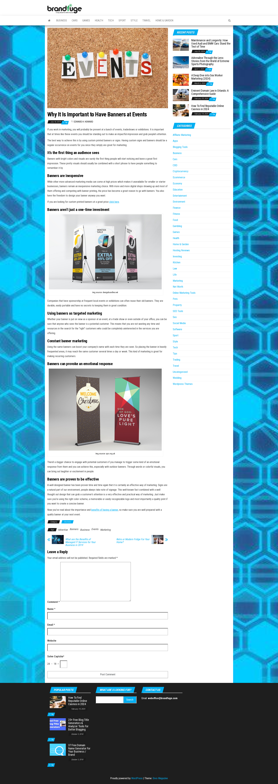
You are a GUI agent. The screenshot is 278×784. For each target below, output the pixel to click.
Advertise (63, 529)
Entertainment (180, 195)
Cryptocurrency (180, 171)
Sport (122, 20)
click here (114, 201)
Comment (53, 601)
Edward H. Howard (83, 121)
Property (177, 305)
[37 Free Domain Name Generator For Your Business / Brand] (58, 749)
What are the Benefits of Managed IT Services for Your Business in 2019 (80, 542)
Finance (177, 207)
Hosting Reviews (181, 250)
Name (51, 609)
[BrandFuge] (49, 20)
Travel (146, 20)
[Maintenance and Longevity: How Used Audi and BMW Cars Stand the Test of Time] (181, 44)
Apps (175, 140)
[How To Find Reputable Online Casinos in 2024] (181, 110)
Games (86, 20)
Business (61, 20)
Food (175, 220)
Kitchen (176, 262)
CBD (175, 165)
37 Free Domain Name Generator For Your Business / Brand (79, 749)
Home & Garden (164, 20)
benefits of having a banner (104, 509)
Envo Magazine (160, 778)
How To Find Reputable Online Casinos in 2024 (207, 107)
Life (175, 274)
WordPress (137, 778)
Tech (111, 20)
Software (177, 329)
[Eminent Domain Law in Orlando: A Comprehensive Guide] (181, 94)
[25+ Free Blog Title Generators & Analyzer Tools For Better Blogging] (58, 724)
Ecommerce (179, 177)
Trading (176, 359)
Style (134, 20)
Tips (175, 353)
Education (178, 189)
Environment (179, 201)
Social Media (179, 323)
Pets (175, 298)
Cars (75, 20)
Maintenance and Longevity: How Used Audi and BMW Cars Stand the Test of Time (210, 43)
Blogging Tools (180, 147)
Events (94, 529)
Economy (177, 183)
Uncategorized (180, 371)
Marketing (105, 529)
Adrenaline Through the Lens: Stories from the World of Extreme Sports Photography (210, 61)
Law (175, 268)
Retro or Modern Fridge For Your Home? (132, 541)
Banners (74, 529)
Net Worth (178, 286)
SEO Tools (178, 311)
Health (99, 20)
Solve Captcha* (55, 656)
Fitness (176, 213)
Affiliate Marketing (182, 134)
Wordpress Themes (183, 383)
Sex (175, 317)
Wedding (177, 377)
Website (51, 640)
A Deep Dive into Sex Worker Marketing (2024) (207, 77)
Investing (177, 256)
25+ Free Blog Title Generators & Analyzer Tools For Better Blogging (78, 724)
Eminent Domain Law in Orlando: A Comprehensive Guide (209, 92)
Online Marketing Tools (184, 292)
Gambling (177, 226)
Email (51, 624)
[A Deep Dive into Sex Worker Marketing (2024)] (181, 79)
